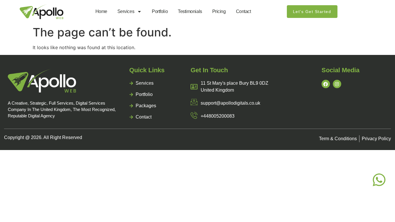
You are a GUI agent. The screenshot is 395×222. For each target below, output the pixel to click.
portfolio (160, 11)
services (125, 11)
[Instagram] (337, 84)
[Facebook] (326, 84)
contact (243, 11)
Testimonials (190, 11)
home (101, 11)
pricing (219, 11)
